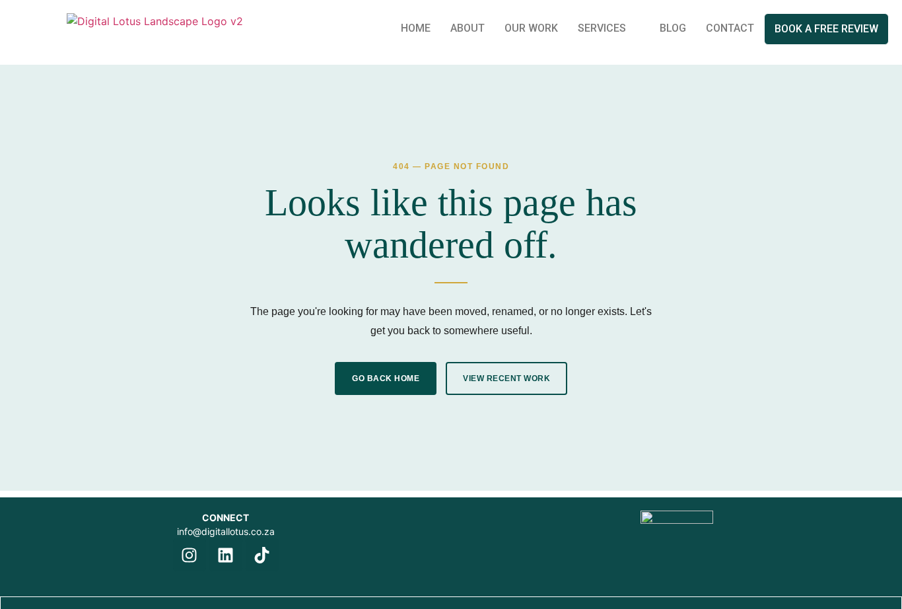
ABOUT (467, 28)
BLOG (673, 28)
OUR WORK (531, 28)
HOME (416, 28)
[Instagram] (189, 554)
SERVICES (602, 28)
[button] (609, 28)
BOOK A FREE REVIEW (826, 28)
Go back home (385, 378)
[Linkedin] (225, 554)
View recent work (506, 378)
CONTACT (730, 28)
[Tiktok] (262, 554)
